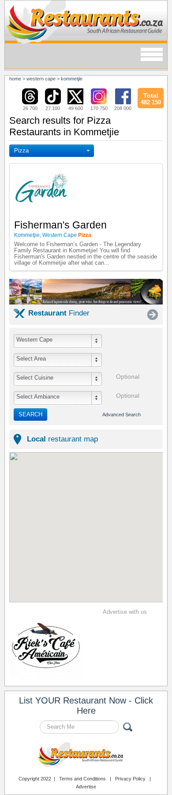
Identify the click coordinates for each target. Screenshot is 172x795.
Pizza (21, 150)
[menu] (152, 55)
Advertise (86, 786)
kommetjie (71, 78)
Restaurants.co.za (86, 755)
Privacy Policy (130, 778)
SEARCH (30, 414)
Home (15, 78)
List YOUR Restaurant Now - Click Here (86, 705)
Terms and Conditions (82, 778)
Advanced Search (121, 414)
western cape (41, 78)
